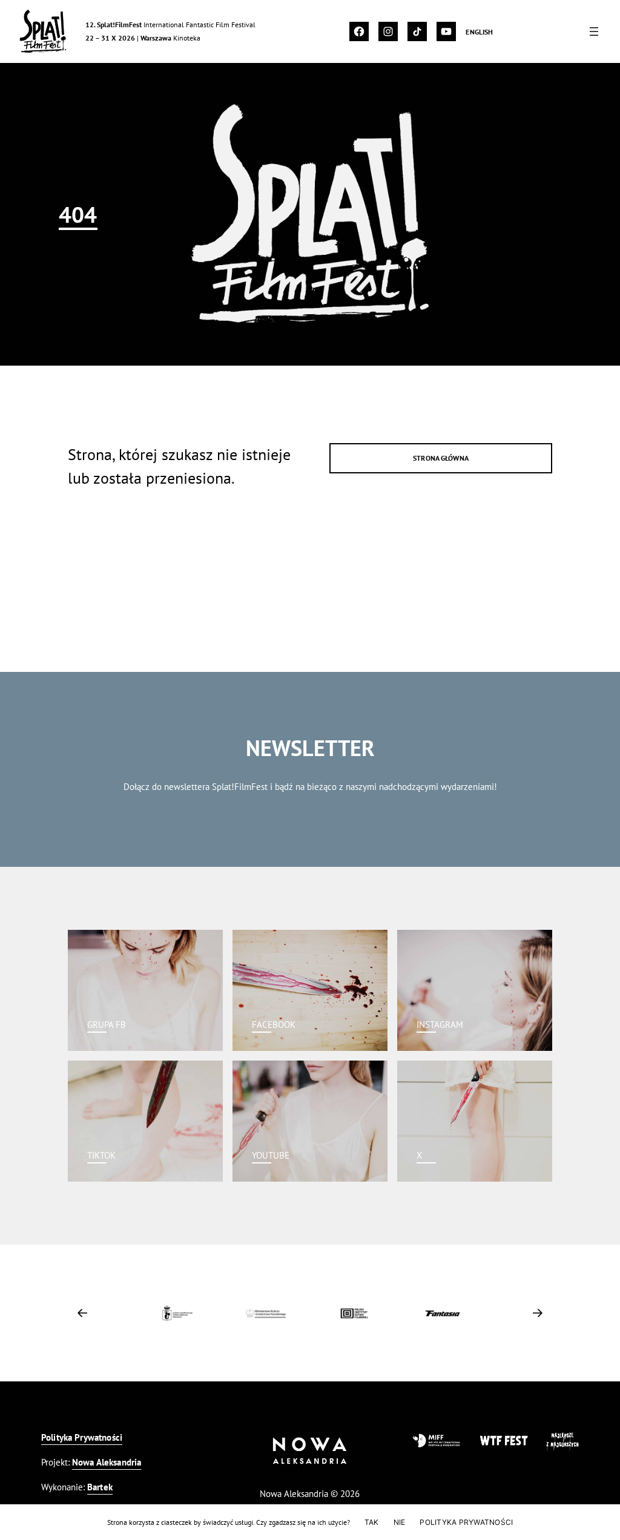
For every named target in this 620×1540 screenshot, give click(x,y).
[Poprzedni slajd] (82, 1313)
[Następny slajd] (537, 1313)
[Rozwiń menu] (594, 31)
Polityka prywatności (466, 1522)
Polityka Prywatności (81, 1437)
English (479, 31)
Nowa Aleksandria (106, 1462)
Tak (371, 1522)
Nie (400, 1522)
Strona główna (441, 457)
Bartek (100, 1487)
